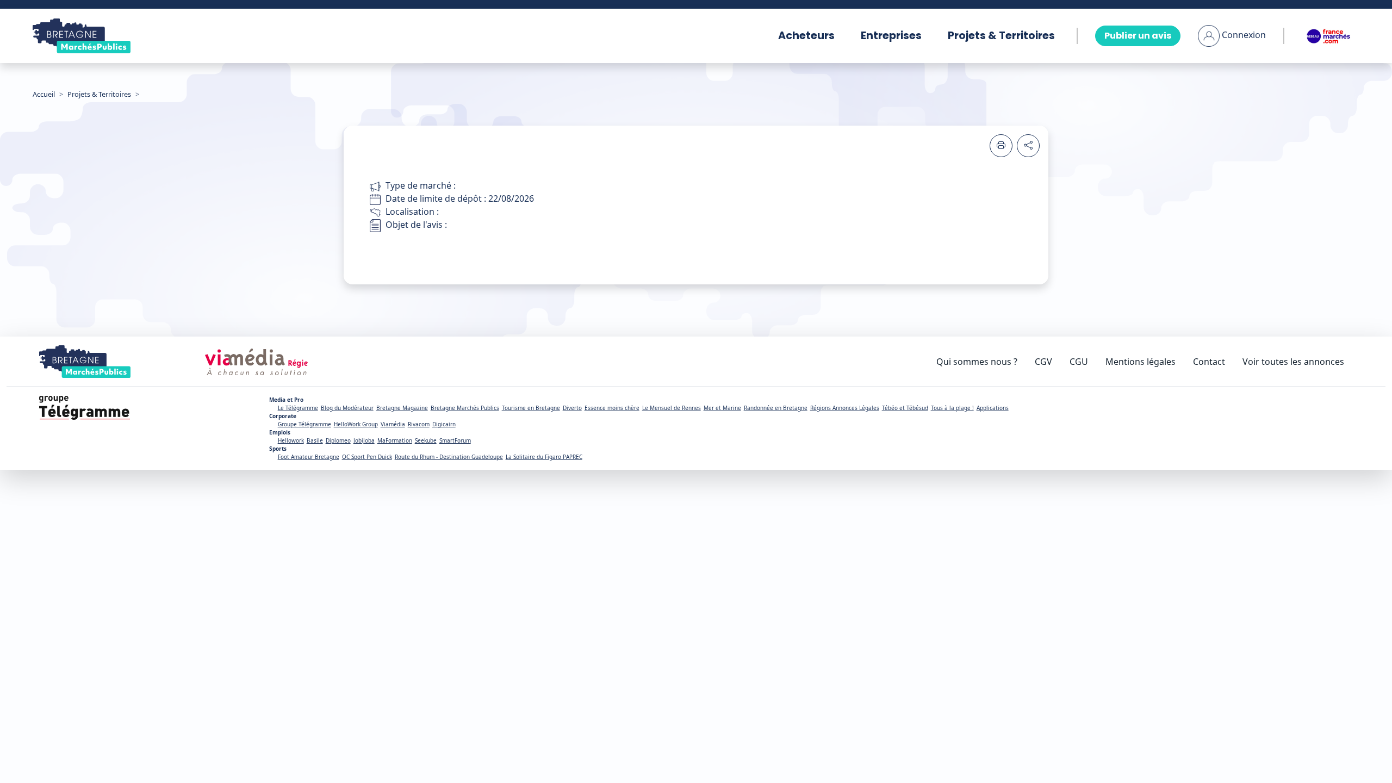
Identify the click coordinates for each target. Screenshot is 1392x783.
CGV (1043, 362)
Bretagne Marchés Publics (465, 408)
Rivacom (419, 424)
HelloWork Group (356, 424)
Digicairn (444, 424)
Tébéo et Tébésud (905, 408)
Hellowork (291, 440)
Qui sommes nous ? (976, 362)
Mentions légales (1140, 362)
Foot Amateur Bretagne (308, 457)
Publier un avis (1137, 35)
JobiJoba (364, 440)
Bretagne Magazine (402, 408)
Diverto (572, 408)
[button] (1232, 35)
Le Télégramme (298, 408)
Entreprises (891, 35)
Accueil (44, 94)
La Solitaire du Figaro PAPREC (544, 457)
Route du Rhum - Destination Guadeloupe (449, 457)
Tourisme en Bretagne (531, 408)
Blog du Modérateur (347, 408)
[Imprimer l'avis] (1001, 145)
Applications (993, 408)
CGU (1079, 362)
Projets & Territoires (1001, 35)
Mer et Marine (722, 408)
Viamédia (393, 424)
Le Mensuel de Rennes (671, 408)
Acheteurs (806, 35)
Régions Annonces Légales (844, 408)
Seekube (426, 440)
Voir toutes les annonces (1293, 362)
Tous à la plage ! (952, 408)
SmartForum (455, 440)
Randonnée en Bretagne (775, 408)
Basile (315, 440)
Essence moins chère (612, 408)
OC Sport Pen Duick (367, 457)
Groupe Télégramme (304, 424)
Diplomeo (338, 440)
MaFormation (394, 440)
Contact (1209, 362)
